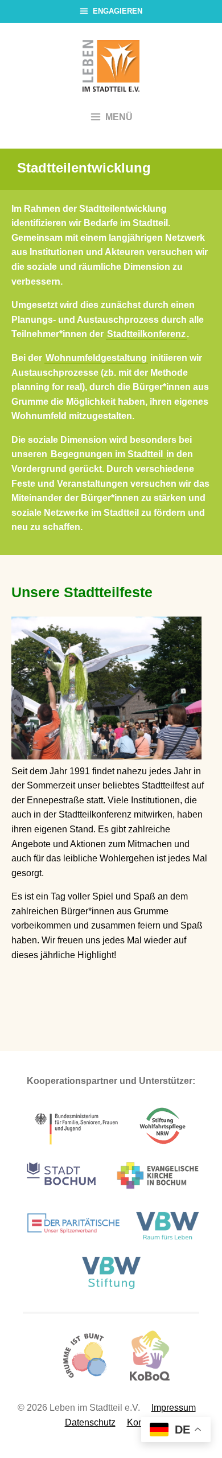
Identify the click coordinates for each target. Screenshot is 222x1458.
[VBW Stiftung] (111, 1287)
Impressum (173, 1407)
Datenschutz (90, 1422)
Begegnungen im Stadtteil (108, 454)
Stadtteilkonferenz (146, 334)
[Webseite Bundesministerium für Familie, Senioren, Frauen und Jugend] (77, 1144)
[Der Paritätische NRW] (73, 1241)
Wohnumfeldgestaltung (96, 358)
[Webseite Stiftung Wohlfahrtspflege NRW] (163, 1144)
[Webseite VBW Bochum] (169, 1241)
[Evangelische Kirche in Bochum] (158, 1194)
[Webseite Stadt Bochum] (61, 1194)
